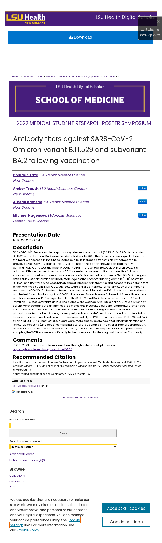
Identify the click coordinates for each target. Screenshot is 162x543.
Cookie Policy (28, 530)
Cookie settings (126, 522)
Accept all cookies (126, 508)
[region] (81, 515)
